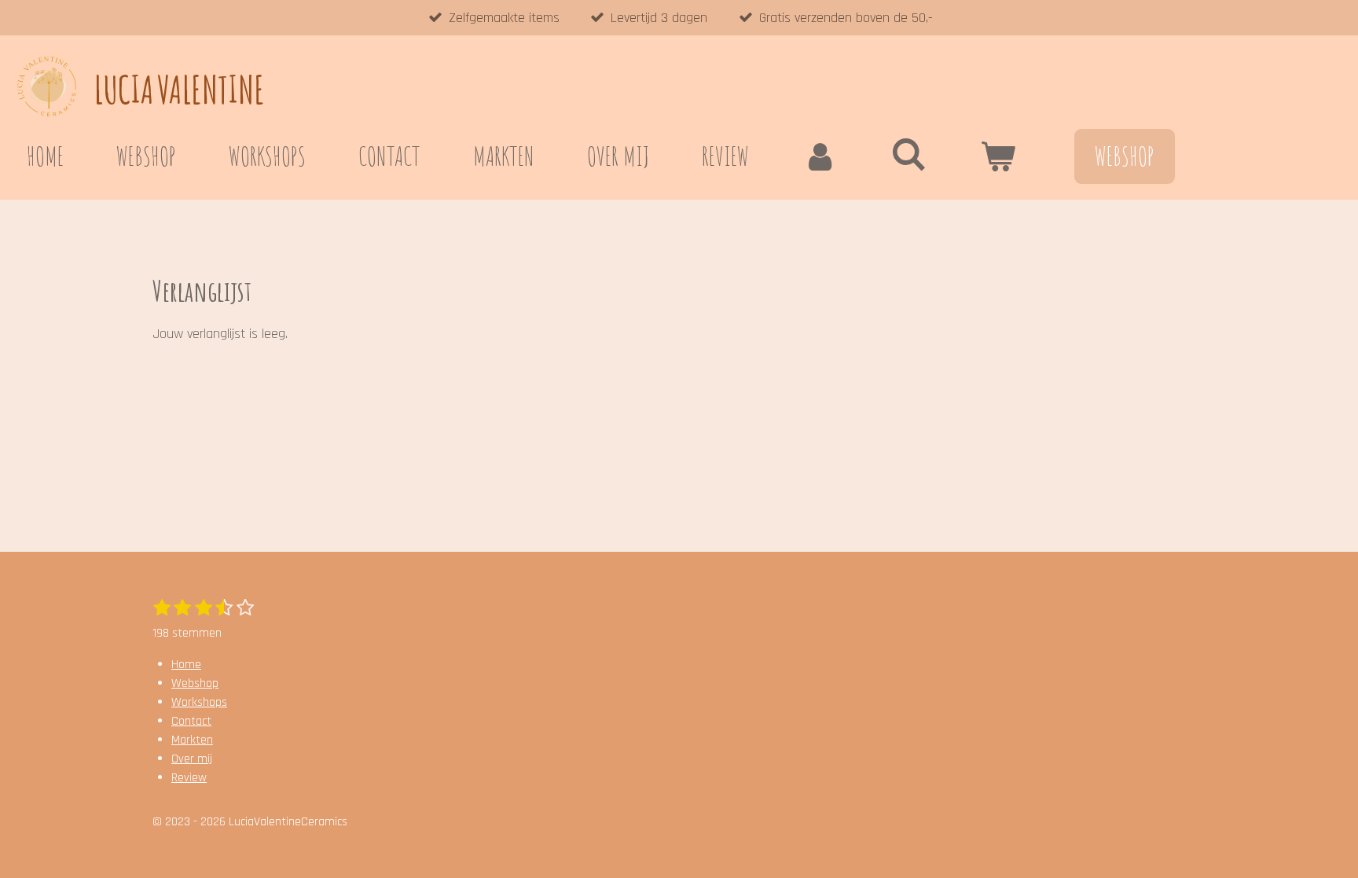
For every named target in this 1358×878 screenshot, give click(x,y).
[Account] (819, 156)
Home (186, 664)
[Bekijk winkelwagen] (997, 156)
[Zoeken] (908, 153)
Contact (191, 721)
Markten (192, 740)
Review (189, 778)
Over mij (191, 759)
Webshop (194, 683)
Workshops (199, 702)
